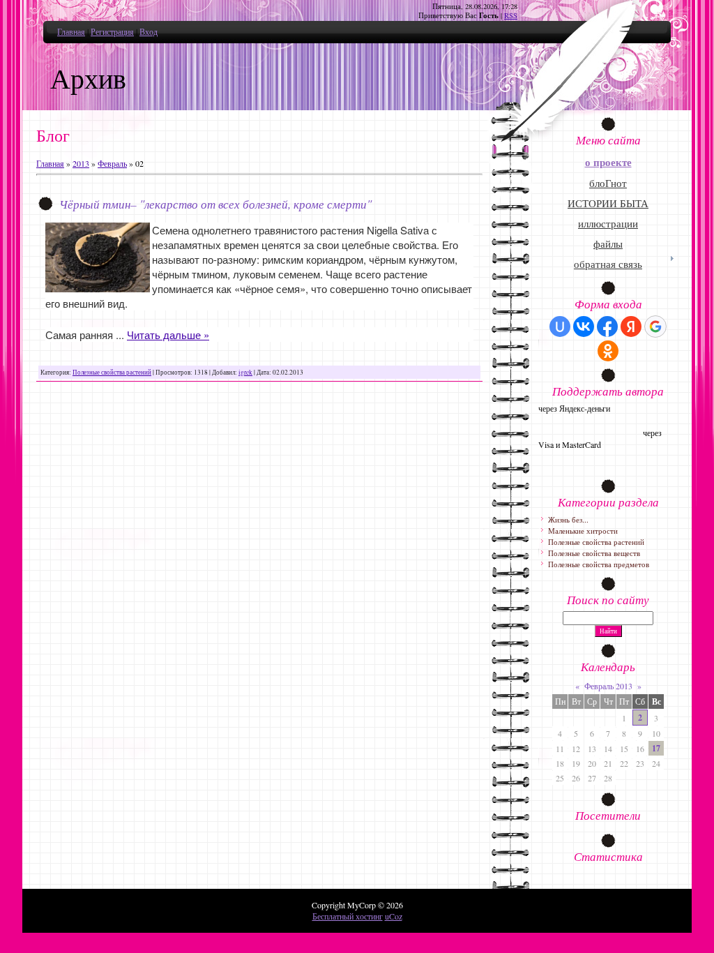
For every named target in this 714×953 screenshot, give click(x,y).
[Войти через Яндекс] (631, 326)
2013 (81, 163)
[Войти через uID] (559, 326)
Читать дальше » (168, 334)
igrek (245, 372)
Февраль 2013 (608, 685)
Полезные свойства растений (112, 372)
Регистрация (112, 31)
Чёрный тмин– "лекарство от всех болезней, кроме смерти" (215, 203)
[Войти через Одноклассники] (608, 350)
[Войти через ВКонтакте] (583, 326)
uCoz (393, 916)
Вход (148, 31)
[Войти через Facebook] (607, 326)
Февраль (112, 163)
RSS (510, 15)
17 (656, 748)
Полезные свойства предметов (598, 564)
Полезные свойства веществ (594, 553)
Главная (71, 31)
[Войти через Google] (655, 326)
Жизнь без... (568, 519)
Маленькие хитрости (583, 530)
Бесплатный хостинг (347, 916)
